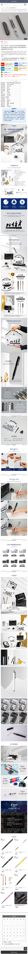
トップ (2, 8)
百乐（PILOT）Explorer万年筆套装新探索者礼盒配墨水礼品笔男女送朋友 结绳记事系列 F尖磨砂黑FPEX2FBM (14, 10)
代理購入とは (6, 72)
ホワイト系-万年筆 (10, 8)
